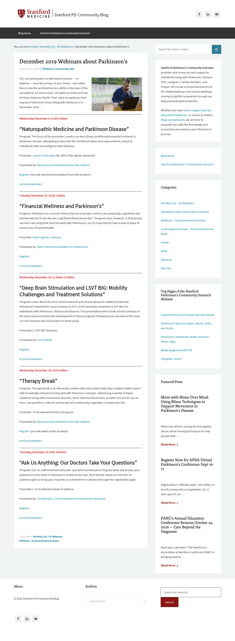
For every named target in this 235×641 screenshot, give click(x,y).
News (164, 251)
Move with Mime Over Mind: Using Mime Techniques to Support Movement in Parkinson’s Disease (185, 404)
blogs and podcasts (173, 120)
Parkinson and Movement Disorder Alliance (63, 165)
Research (166, 259)
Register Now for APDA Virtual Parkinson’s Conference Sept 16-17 (187, 464)
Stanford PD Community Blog (81, 15)
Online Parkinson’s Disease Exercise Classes (187, 315)
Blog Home (167, 155)
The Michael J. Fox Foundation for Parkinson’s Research (71, 498)
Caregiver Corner (171, 359)
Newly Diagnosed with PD (176, 350)
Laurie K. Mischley (44, 155)
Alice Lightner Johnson (47, 237)
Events (165, 242)
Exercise (166, 268)
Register (24, 174)
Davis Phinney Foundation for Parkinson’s (62, 247)
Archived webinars (30, 184)
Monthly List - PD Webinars (47, 536)
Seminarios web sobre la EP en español (185, 212)
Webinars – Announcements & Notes (183, 220)
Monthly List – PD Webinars (177, 203)
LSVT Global (44, 340)
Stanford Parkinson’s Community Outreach (187, 164)
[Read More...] (169, 444)
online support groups (197, 110)
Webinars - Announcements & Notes (39, 540)
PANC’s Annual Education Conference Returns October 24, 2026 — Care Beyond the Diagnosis (187, 525)
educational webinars (174, 115)
